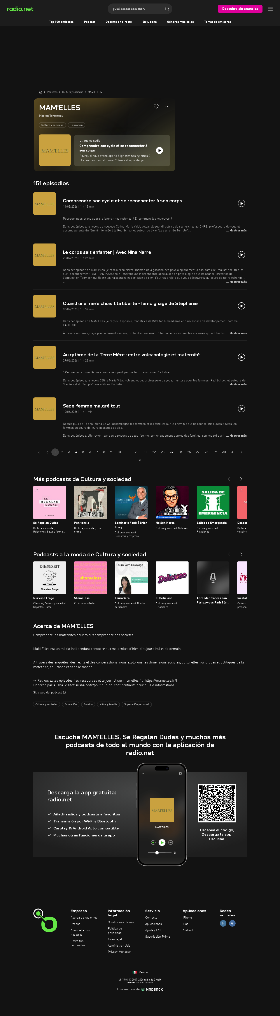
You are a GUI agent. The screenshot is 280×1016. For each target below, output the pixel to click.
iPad (186, 924)
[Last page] (140, 459)
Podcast (89, 21)
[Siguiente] (241, 477)
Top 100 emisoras (61, 21)
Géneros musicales (180, 21)
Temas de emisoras (217, 21)
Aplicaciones (153, 924)
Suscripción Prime (157, 936)
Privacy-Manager (119, 951)
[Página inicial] (40, 92)
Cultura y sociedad (52, 125)
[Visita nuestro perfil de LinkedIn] (223, 923)
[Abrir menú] (270, 8)
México (143, 972)
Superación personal (136, 704)
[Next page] (241, 452)
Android (188, 930)
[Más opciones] (167, 106)
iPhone (187, 917)
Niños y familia (108, 704)
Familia (88, 704)
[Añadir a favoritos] (156, 106)
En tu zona (149, 21)
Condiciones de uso (121, 922)
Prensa (75, 924)
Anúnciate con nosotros (80, 932)
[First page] (38, 452)
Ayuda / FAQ (153, 930)
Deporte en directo (119, 21)
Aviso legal (115, 939)
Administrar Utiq (119, 945)
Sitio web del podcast (47, 692)
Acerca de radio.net (84, 917)
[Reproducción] (159, 150)
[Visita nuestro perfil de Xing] (232, 923)
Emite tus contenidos (78, 943)
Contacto (151, 917)
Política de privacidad (115, 931)
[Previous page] (47, 452)
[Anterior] (229, 477)
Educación (76, 125)
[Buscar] (167, 8)
